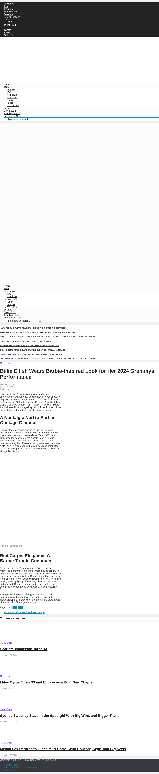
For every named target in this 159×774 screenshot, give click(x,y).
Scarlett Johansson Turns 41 (23, 649)
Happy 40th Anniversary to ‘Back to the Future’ (26, 341)
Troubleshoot (10, 11)
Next (20, 607)
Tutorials (8, 9)
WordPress (13, 105)
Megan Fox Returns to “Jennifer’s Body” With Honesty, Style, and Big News (63, 749)
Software (8, 14)
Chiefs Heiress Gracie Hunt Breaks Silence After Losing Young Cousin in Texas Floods (48, 337)
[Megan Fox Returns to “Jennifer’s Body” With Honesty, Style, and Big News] (17, 740)
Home (7, 84)
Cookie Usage (11, 765)
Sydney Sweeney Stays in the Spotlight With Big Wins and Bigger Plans (59, 716)
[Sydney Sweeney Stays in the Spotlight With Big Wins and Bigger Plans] (17, 706)
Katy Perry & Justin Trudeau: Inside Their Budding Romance (32, 328)
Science (8, 108)
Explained (9, 3)
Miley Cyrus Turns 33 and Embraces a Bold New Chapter (47, 682)
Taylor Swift (10, 25)
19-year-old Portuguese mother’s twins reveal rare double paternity (39, 332)
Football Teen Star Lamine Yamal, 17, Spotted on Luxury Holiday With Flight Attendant (48, 359)
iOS (9, 92)
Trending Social (12, 113)
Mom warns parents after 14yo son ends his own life (29, 345)
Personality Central (14, 116)
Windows (12, 95)
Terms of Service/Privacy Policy (20, 767)
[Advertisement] (79, 68)
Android (11, 89)
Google (7, 19)
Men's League (9, 387)
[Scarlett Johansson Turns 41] (17, 640)
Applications (13, 17)
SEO (9, 22)
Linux (10, 100)
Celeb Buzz (10, 110)
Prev (15, 607)
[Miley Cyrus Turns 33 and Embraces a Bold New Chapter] (17, 673)
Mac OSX (12, 97)
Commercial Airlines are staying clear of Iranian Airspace (32, 350)
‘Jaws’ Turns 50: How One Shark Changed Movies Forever (31, 354)
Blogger (11, 103)
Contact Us (9, 770)
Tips (6, 6)
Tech (6, 87)
